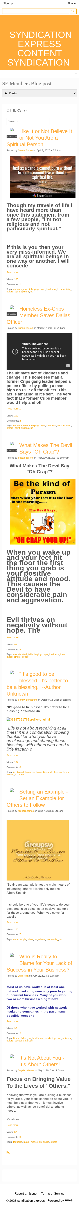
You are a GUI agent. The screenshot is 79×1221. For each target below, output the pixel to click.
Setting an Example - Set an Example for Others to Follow (37, 798)
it (15, 774)
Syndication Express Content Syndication (39, 49)
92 (15, 644)
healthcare (38, 1038)
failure (24, 1038)
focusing (17, 1142)
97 (15, 1028)
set (48, 939)
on (40, 1142)
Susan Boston (25, 150)
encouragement (21, 289)
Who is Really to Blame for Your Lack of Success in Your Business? (39, 963)
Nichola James (26, 811)
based (20, 772)
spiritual (25, 291)
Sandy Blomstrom (27, 699)
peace (25, 656)
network (67, 1038)
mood (10, 656)
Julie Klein (23, 975)
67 (15, 1132)
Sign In (71, 3)
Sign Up (8, 3)
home (39, 772)
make (26, 1142)
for (35, 939)
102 (16, 415)
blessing (57, 772)
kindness (51, 289)
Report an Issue (25, 1193)
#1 (14, 772)
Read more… (14, 272)
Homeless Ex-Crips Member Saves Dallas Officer (38, 315)
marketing (50, 1038)
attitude (17, 654)
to (60, 939)
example (21, 939)
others (10, 291)
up (32, 291)
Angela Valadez (26, 1070)
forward (67, 772)
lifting (68, 289)
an (14, 939)
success (19, 1040)
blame (16, 1038)
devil (24, 654)
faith (30, 654)
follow (30, 939)
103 (16, 279)
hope (42, 289)
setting (54, 939)
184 (16, 762)
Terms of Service (53, 1193)
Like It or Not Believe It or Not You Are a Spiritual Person (39, 137)
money (34, 1142)
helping (35, 289)
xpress (29, 1040)
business (30, 772)
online (46, 1142)
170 (16, 929)
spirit (17, 291)
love (62, 654)
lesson (61, 289)
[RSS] (8, 1152)
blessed (47, 772)
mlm (59, 1038)
